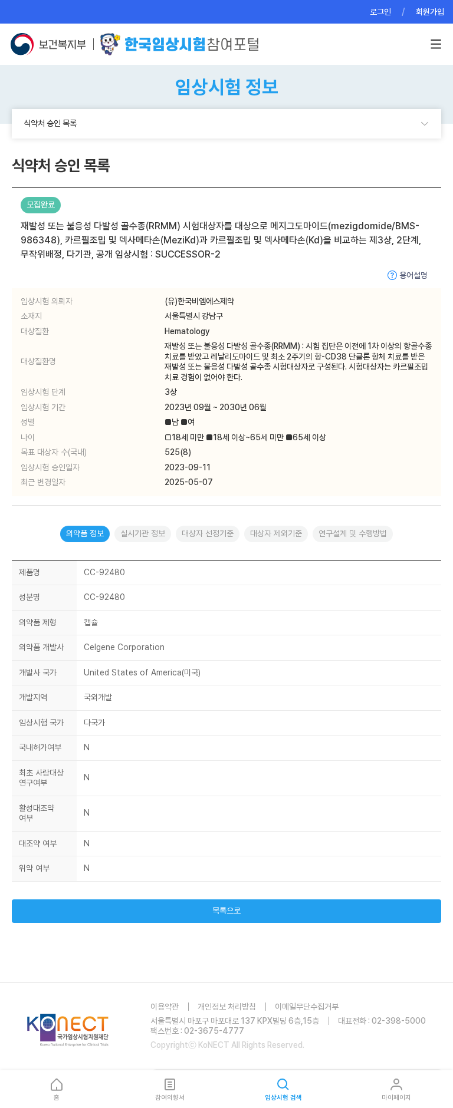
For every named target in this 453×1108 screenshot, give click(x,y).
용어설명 (413, 275)
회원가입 (430, 12)
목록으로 (226, 910)
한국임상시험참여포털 (179, 44)
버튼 (436, 44)
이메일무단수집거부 (307, 1006)
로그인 (380, 12)
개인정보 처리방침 (227, 1006)
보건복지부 (51, 44)
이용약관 (164, 1006)
